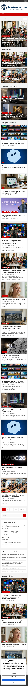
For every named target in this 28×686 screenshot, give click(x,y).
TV (9, 96)
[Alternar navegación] (3, 14)
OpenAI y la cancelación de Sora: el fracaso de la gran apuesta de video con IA (14, 167)
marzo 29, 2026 (5, 357)
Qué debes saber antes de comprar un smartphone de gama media (13, 79)
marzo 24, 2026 (5, 471)
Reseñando (11, 44)
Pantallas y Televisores (9, 86)
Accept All (13, 680)
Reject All (13, 676)
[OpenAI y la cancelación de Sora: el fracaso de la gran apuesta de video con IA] (14, 427)
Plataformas (6, 236)
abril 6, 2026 (5, 44)
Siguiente (22, 509)
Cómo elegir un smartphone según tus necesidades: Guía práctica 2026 (13, 62)
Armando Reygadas (14, 117)
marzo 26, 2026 (5, 171)
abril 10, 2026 (5, 65)
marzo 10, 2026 (5, 194)
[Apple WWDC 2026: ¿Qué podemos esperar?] (14, 458)
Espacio (4, 352)
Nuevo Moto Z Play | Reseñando (9, 562)
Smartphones (6, 49)
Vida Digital (5, 323)
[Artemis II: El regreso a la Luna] (14, 346)
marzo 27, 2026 (5, 101)
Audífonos (5, 38)
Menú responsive (25, 1)
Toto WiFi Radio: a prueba (13, 568)
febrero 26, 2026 (6, 218)
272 (16, 509)
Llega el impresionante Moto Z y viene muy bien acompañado (12, 563)
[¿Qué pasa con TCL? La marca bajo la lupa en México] (14, 400)
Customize (13, 673)
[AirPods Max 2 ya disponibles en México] (14, 290)
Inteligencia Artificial (9, 123)
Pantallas (5, 96)
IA (3, 138)
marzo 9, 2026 (5, 117)
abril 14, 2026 (5, 245)
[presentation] (24, 19)
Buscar (24, 515)
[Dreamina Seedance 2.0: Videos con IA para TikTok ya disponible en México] (14, 371)
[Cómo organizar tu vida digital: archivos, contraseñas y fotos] (14, 317)
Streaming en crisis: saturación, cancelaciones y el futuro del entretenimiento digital (11, 241)
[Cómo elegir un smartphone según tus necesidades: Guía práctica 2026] (14, 261)
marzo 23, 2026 (5, 81)
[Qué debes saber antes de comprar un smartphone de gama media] (14, 485)
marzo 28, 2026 (5, 145)
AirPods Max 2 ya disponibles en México (11, 41)
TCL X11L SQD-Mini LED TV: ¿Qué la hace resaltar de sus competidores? (12, 115)
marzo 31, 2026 (5, 330)
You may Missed (7, 576)
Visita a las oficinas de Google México (16, 554)
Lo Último (5, 19)
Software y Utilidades (8, 464)
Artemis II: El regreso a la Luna (11, 355)
